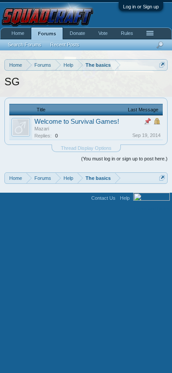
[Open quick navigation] (162, 65)
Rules (127, 33)
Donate (77, 33)
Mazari (41, 128)
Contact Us (103, 198)
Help (125, 198)
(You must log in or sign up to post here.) (124, 158)
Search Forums (24, 44)
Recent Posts (64, 44)
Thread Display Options (86, 148)
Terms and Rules (151, 208)
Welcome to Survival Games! (76, 121)
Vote (103, 33)
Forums (47, 33)
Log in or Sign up (141, 6)
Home (17, 33)
